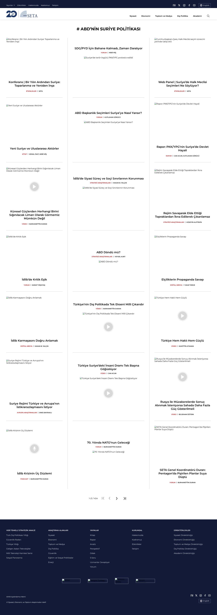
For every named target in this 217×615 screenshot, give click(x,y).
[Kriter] (71, 581)
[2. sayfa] (116, 498)
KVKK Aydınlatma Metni (15, 597)
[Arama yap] (208, 16)
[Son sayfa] (124, 498)
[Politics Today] (121, 581)
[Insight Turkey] (97, 581)
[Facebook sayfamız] (189, 5)
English (206, 601)
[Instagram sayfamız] (184, 5)
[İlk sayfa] (103, 498)
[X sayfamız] (179, 5)
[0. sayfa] (109, 498)
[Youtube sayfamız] (194, 5)
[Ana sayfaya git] (22, 14)
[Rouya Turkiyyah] (145, 581)
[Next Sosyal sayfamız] (174, 5)
